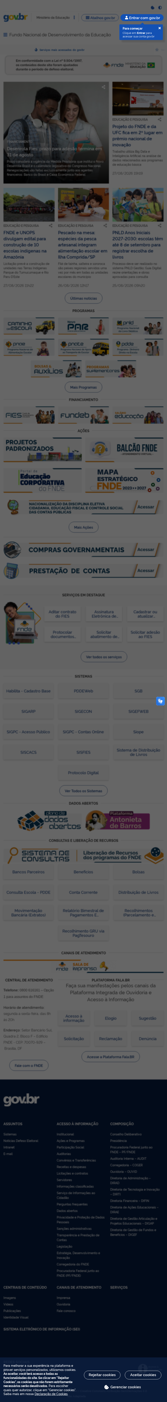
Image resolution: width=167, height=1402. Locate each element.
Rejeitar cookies (102, 1374)
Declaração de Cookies (51, 1394)
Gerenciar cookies (125, 1386)
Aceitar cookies (143, 1374)
